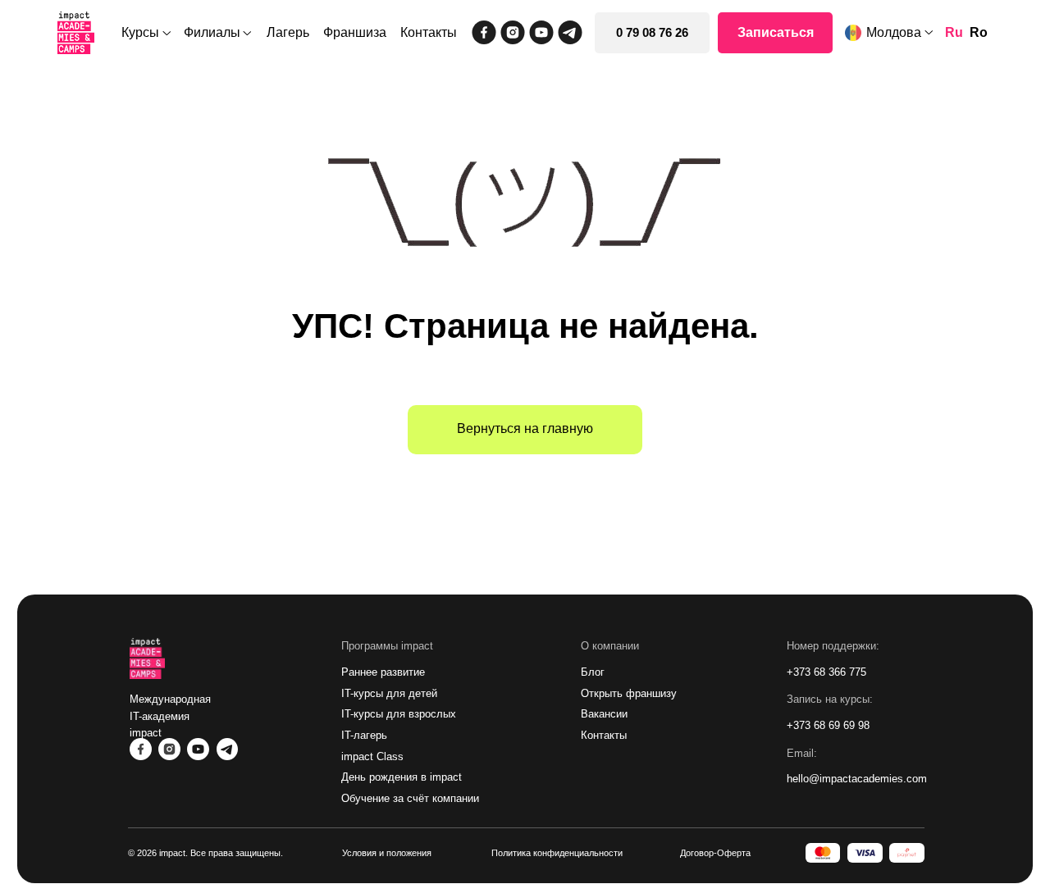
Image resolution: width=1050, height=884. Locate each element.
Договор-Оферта (715, 853)
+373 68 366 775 (826, 672)
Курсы (140, 32)
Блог (593, 672)
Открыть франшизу (629, 693)
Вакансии (604, 714)
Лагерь (288, 32)
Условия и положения (386, 853)
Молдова (893, 32)
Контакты (428, 32)
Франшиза (354, 32)
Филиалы (212, 32)
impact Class (372, 756)
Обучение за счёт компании (410, 798)
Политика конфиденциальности (557, 853)
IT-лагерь (364, 735)
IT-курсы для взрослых (398, 714)
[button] (775, 32)
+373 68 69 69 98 (828, 725)
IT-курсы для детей (389, 693)
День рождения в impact (401, 777)
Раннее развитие (383, 672)
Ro (979, 32)
